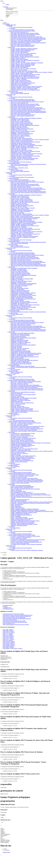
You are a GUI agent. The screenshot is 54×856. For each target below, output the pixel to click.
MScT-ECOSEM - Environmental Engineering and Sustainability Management (27, 426)
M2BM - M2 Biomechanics (17, 401)
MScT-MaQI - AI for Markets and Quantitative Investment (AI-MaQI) (25, 41)
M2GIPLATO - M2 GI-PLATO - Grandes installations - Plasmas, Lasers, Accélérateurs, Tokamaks (31, 72)
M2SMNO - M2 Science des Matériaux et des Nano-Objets (23, 307)
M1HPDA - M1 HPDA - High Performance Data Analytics (23, 438)
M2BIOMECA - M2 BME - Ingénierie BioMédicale (22, 133)
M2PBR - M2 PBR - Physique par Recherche (20, 80)
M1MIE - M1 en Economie (16, 277)
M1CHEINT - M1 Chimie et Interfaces (19, 270)
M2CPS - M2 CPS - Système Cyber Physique (20, 135)
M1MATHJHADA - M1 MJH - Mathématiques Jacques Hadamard (25, 125)
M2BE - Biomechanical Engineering (18, 500)
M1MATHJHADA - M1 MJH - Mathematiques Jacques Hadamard (25, 56)
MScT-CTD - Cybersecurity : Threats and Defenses (22, 382)
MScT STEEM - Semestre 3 (9, 644)
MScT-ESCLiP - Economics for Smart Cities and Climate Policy (24, 387)
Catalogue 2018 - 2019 (10, 529)
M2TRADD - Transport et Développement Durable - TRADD (24, 524)
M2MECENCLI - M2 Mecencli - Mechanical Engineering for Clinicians (26, 353)
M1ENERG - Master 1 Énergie (17, 396)
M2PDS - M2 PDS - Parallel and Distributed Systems (22, 460)
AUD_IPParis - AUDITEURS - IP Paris (19, 167)
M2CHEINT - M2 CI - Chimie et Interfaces (20, 134)
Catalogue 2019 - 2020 (10, 467)
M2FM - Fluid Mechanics (16, 506)
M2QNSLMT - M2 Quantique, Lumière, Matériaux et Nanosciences (25, 304)
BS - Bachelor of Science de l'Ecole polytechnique (21, 250)
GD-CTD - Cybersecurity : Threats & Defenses (21, 537)
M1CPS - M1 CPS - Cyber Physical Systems (20, 335)
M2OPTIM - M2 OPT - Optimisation (19, 79)
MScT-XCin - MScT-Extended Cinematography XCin (22, 46)
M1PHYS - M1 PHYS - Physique (18, 61)
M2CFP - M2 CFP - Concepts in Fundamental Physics (22, 402)
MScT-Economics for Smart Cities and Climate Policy (14, 617)
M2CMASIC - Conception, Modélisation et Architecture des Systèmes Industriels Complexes (30, 503)
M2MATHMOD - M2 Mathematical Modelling (21, 352)
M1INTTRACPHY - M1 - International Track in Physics (23, 441)
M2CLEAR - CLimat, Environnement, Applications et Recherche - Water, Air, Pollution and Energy (32, 451)
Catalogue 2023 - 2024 (10, 248)
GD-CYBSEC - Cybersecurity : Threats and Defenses (22, 475)
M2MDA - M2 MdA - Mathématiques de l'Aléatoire (22, 409)
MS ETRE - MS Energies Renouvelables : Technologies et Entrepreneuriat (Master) (28, 164)
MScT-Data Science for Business (10, 619)
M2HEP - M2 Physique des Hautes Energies (20, 290)
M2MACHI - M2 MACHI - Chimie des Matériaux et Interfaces (24, 218)
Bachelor (10, 26)
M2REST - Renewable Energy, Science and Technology (23, 366)
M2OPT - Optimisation (16, 516)
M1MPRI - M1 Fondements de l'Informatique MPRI (22, 278)
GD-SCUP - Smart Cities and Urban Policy (20, 483)
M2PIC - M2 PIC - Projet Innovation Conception (21, 81)
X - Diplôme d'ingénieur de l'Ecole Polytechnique (21, 547)
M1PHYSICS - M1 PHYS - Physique (19, 130)
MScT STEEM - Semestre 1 (9, 641)
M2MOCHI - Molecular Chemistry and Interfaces (21, 514)
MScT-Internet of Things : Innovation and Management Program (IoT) (17, 615)
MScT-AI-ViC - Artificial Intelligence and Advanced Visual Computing (26, 381)
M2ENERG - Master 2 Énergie (17, 406)
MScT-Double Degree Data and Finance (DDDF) (13, 613)
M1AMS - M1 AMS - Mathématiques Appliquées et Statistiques (24, 48)
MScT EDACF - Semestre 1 (9, 631)
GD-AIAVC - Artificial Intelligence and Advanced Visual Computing (25, 536)
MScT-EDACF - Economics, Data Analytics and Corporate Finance (25, 385)
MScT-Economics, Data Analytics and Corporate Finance (15, 622)
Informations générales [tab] (8, 605)
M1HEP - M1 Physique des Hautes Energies (20, 272)
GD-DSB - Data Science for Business (19, 477)
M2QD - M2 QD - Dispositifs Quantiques (20, 85)
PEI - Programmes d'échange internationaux (20, 93)
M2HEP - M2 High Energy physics (18, 349)
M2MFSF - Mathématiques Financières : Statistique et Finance (24, 512)
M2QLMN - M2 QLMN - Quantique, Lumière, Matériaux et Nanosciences (26, 153)
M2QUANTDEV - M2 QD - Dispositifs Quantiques (22, 154)
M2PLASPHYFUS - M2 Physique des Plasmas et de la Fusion (24, 302)
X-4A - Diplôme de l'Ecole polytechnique (19, 179)
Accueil (4, 22)
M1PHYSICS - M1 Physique (17, 280)
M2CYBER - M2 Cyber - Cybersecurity (19, 453)
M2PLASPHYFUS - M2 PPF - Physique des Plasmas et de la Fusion (25, 151)
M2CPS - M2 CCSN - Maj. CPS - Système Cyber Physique (23, 68)
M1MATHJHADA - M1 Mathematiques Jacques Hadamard (23, 337)
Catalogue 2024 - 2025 (10, 172)
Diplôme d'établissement (13, 178)
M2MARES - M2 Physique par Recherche (20, 291)
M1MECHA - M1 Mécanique (17, 276)
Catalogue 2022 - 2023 (10, 315)
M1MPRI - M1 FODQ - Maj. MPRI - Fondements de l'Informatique (25, 60)
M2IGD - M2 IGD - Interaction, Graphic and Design (22, 408)
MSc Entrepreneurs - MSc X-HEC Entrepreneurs (21, 161)
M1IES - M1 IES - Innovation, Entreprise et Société (22, 55)
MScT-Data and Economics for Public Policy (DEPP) (14, 621)
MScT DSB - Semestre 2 (8, 630)
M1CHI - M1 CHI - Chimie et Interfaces (19, 52)
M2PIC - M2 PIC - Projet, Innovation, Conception (21, 150)
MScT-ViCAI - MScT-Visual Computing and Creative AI (23, 45)
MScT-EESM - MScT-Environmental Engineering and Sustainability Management (28, 37)
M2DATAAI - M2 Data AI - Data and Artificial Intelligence (23, 344)
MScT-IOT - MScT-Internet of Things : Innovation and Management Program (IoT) (28, 39)
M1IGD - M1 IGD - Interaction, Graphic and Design (22, 440)
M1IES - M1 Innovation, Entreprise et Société (20, 274)
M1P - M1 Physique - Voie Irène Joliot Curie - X (21, 446)
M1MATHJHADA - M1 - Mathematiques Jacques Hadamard (24, 398)
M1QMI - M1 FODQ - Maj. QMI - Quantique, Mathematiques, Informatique (27, 62)
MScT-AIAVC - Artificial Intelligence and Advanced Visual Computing (26, 422)
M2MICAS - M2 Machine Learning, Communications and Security (25, 354)
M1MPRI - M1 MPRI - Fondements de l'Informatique (22, 128)
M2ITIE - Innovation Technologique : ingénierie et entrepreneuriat (25, 509)
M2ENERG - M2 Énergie (16, 347)
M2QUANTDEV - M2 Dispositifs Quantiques (21, 305)
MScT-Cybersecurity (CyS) (9, 623)
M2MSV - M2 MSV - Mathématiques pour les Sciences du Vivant (25, 78)
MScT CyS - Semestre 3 (8, 635)
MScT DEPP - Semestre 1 (8, 647)
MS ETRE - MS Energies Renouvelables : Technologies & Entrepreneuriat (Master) (28, 367)
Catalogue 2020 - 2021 (10, 415)
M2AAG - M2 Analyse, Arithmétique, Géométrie (21, 281)
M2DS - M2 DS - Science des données (19, 69)
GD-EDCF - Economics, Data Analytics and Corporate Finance (24, 478)
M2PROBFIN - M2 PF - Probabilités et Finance (21, 84)
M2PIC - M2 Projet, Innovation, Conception (20, 301)
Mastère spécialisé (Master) (14, 163)
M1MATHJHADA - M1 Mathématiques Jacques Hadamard (23, 275)
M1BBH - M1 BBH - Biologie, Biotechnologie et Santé (22, 49)
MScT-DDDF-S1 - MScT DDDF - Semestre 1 (13, 648)
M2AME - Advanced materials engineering (20, 499)
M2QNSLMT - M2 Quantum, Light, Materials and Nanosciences (24, 360)
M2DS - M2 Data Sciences (16, 346)
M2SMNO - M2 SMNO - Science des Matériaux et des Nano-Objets (25, 156)
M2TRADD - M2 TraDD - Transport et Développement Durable (24, 158)
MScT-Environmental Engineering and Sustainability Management (17, 618)
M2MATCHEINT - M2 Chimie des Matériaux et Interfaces (23, 292)
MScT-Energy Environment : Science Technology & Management (17, 616)
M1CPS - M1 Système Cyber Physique (19, 271)
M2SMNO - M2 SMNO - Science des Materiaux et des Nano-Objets (25, 87)
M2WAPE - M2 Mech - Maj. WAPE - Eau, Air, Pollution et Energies (25, 89)
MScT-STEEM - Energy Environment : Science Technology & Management (27, 389)
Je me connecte (9, 9)
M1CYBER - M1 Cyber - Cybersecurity (19, 437)
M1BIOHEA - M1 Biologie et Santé (18, 269)
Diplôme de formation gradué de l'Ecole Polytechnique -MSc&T (21, 30)
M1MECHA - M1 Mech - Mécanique (19, 126)
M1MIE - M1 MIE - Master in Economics (20, 340)
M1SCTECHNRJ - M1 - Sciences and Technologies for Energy (24, 448)
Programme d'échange (13, 91)
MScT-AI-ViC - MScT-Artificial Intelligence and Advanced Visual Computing (27, 101)
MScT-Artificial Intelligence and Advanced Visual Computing (16, 624)
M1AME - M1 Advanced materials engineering (21, 485)
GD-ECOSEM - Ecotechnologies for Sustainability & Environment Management (28, 539)
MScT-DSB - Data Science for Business (19, 383)
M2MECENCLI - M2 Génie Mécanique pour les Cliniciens (23, 295)
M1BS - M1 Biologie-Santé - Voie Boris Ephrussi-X (22, 487)
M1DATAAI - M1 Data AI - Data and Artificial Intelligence (23, 394)
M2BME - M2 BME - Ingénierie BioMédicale (20, 66)
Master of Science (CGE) (13, 160)
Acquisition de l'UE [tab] (7, 607)
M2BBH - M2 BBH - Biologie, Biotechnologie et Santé (22, 65)
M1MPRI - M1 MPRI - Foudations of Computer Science (23, 445)
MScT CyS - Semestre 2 (8, 633)
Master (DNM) (11, 47)
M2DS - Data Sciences (16, 405)
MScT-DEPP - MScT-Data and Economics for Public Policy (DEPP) (25, 34)
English (7, 4)
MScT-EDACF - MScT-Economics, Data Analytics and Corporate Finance (26, 36)
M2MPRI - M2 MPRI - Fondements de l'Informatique (22, 146)
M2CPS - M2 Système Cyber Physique (19, 285)
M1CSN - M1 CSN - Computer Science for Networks (22, 435)
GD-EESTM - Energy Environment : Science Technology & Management (26, 479)
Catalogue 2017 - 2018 (10, 545)
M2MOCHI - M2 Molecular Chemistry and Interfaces (22, 355)
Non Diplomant (11, 166)
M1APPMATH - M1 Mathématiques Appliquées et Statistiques (24, 268)
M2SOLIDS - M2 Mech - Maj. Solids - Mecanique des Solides (24, 88)
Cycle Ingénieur (11, 28)
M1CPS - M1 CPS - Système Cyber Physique (20, 121)
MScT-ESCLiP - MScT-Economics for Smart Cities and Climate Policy (26, 110)
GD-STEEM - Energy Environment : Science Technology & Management (26, 544)
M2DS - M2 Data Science (16, 287)
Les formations (6, 23)
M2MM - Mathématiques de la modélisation (20, 513)
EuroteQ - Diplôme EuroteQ (17, 92)
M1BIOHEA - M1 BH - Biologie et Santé (20, 119)
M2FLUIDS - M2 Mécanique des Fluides (19, 288)
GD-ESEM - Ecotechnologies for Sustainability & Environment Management (27, 480)
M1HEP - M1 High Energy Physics (18, 336)
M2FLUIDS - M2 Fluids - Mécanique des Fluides (21, 138)
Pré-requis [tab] (5, 606)
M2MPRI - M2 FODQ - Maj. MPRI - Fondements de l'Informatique (25, 76)
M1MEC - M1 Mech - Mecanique (18, 58)
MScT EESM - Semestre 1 (8, 636)
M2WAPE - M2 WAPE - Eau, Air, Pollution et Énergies (22, 159)
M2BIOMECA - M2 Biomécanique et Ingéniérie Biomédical (23, 283)
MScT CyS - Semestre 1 (8, 634)
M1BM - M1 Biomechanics (17, 393)
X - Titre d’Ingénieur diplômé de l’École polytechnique (22, 29)
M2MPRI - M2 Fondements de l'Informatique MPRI (22, 297)
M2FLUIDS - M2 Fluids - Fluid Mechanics (20, 348)
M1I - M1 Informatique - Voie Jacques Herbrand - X (22, 439)
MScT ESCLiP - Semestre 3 (9, 642)
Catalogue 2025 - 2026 (10, 94)
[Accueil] (2, 1)
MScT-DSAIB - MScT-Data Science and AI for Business (23, 35)
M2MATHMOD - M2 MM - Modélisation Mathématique (23, 75)
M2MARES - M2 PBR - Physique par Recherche (21, 143)
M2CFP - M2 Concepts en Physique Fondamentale (21, 284)
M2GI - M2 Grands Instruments (17, 289)
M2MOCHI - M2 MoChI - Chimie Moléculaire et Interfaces (23, 223)
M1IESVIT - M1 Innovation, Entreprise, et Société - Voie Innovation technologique (28, 493)
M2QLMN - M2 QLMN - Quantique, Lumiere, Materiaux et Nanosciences (26, 86)
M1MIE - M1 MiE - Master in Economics (19, 399)
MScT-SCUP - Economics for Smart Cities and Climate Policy (24, 429)
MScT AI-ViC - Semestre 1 (9, 639)
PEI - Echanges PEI (15, 373)
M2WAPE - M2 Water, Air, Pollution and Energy (21, 362)
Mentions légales (6, 852)
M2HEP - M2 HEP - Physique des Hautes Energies (21, 73)
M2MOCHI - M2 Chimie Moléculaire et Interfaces (21, 296)
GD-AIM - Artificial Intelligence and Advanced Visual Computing (25, 474)
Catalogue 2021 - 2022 (10, 374)
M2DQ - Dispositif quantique (17, 504)
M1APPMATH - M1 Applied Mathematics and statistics (22, 333)
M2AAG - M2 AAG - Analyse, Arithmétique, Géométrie (23, 63)
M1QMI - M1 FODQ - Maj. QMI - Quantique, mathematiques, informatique (27, 550)
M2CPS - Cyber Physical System (18, 403)
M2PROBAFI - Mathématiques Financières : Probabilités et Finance (25, 520)
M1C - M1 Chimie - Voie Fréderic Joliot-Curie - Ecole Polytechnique (25, 488)
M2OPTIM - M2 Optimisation (17, 300)
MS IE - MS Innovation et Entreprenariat (19, 165)
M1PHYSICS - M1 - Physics (17, 447)
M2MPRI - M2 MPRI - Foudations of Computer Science (23, 458)
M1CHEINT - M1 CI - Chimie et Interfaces (20, 120)
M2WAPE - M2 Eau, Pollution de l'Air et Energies (21, 309)
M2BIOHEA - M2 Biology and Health (19, 341)
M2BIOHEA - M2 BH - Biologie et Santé (20, 132)
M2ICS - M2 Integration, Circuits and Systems (20, 350)
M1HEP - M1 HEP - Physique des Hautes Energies (21, 54)
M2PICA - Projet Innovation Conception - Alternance (22, 518)
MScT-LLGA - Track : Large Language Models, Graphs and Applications (26, 40)
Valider (7, 15)
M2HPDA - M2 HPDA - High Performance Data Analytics (23, 455)
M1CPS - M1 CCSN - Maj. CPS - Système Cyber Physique (23, 53)
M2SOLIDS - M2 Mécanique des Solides (19, 308)
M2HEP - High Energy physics (17, 507)
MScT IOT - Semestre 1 (8, 640)
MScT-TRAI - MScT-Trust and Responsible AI (21, 43)
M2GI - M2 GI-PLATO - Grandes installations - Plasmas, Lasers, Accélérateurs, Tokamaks (30, 139)
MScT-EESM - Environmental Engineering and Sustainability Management (26, 386)
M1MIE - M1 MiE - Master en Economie (19, 59)
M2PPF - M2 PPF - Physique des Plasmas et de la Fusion (23, 82)
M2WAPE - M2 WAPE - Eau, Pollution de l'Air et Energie (23, 237)
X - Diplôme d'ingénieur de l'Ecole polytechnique (21, 472)
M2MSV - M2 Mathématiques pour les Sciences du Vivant (23, 298)
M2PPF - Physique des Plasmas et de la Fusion (21, 519)
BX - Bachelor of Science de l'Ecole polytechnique (21, 27)
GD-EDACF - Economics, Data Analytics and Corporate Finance (24, 540)
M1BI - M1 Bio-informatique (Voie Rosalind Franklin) (22, 486)
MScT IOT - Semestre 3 (8, 637)
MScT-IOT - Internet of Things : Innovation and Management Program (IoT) (27, 388)
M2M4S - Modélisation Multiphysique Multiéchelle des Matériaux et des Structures (28, 510)
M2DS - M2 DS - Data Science (17, 137)
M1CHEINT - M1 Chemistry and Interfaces (20, 334)
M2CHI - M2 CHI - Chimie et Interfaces (19, 67)
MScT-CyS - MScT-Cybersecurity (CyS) (19, 32)
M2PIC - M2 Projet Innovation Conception (20, 359)
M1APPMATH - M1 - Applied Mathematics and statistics (23, 392)
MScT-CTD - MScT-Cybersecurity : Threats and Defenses (23, 256)
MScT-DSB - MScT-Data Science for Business (21, 186)
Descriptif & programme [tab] (8, 608)
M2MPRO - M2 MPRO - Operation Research (20, 459)
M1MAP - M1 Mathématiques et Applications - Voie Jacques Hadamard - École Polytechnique (30, 442)
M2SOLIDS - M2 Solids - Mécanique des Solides (21, 157)
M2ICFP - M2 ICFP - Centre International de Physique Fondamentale (25, 74)
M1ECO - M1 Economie (16, 395)
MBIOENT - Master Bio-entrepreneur (19, 525)
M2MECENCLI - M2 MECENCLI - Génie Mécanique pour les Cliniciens (26, 145)
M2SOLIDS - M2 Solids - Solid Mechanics (20, 361)
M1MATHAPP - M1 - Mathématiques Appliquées (21, 444)
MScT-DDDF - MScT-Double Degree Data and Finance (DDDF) (25, 33)
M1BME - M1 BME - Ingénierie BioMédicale (20, 50)
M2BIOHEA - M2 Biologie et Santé (18, 282)
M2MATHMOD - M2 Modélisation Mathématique (21, 294)
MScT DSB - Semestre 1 (8, 629)
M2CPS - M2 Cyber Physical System (19, 343)
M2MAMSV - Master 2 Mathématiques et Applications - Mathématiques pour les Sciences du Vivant (32, 511)
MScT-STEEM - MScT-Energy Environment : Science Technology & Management (28, 42)
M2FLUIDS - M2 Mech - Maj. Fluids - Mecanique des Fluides (24, 71)
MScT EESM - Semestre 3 (8, 646)
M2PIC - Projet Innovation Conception (19, 412)
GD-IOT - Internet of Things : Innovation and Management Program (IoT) (26, 481)
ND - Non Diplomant (15, 369)
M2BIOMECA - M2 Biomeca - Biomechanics (20, 342)
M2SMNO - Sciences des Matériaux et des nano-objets (22, 523)
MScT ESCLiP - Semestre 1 (9, 643)
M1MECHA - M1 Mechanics (17, 339)
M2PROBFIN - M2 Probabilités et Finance (20, 303)
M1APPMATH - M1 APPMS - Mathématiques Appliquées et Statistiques (26, 118)
